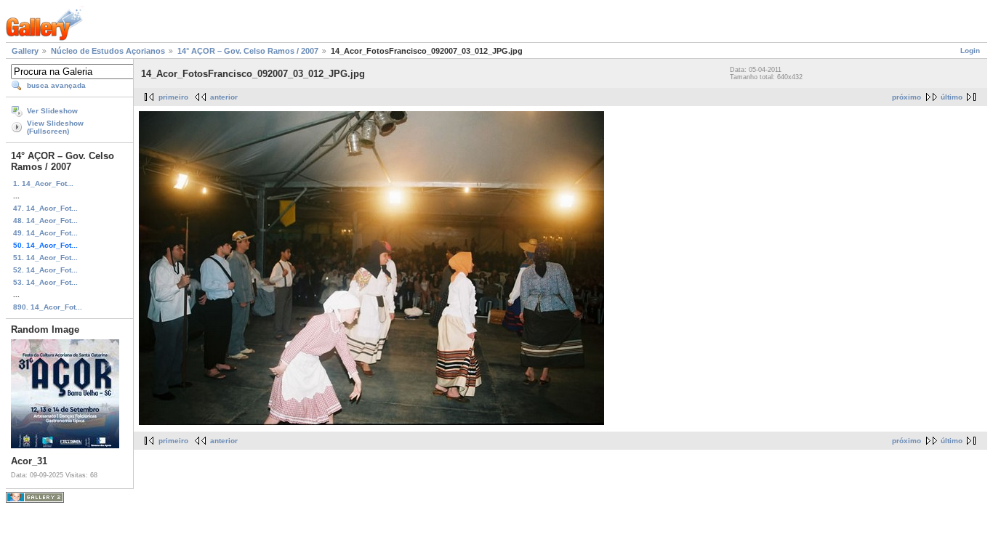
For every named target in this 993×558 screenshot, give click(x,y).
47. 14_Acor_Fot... (45, 208)
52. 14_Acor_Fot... (45, 270)
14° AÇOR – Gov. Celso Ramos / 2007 (247, 50)
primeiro (173, 97)
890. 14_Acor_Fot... (47, 307)
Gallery (25, 50)
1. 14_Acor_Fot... (43, 183)
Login (970, 50)
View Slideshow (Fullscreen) (55, 127)
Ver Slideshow (52, 111)
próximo (906, 97)
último (951, 97)
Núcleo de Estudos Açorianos (108, 50)
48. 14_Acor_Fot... (45, 221)
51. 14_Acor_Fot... (45, 258)
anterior (224, 97)
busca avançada (56, 85)
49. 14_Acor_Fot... (45, 233)
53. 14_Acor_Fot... (45, 282)
